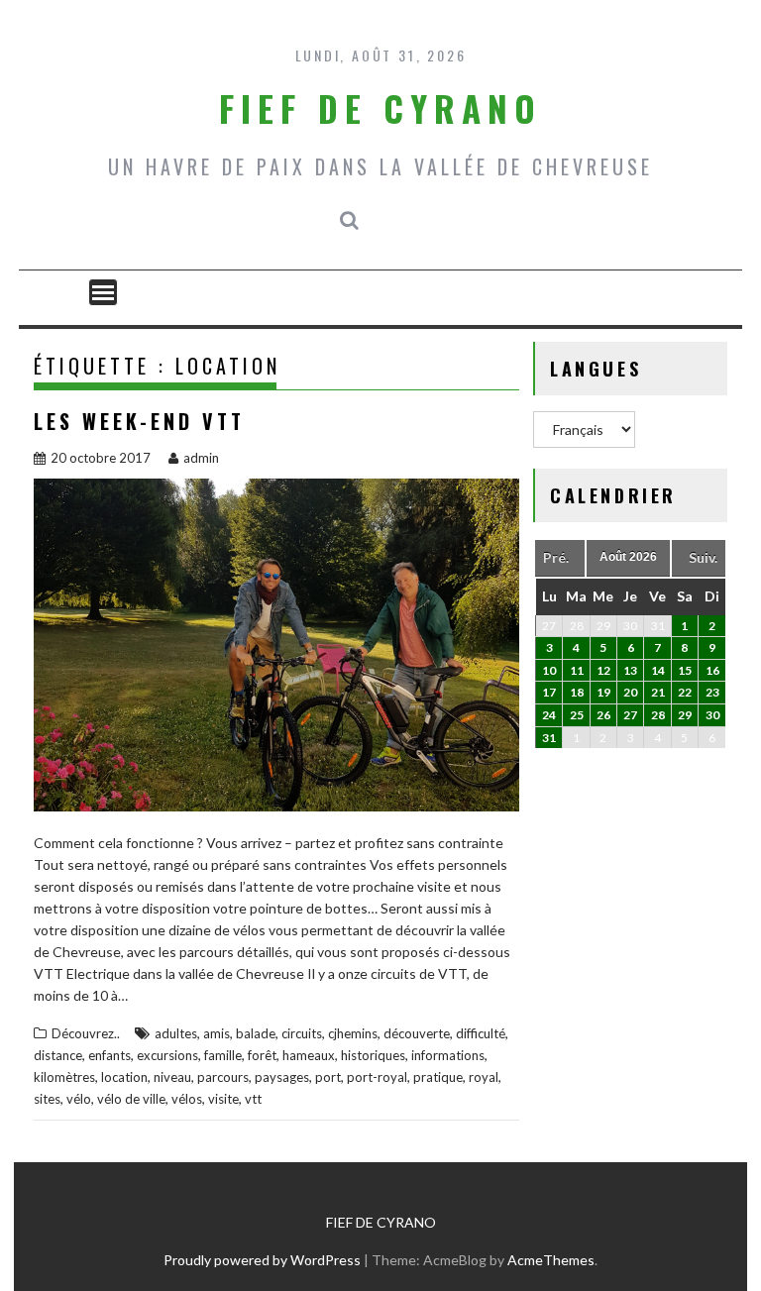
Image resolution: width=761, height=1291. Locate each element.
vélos (186, 1099)
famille (223, 1055)
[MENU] (103, 292)
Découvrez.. (86, 1033)
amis (216, 1033)
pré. (556, 557)
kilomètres (64, 1077)
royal (483, 1077)
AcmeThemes (551, 1259)
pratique (438, 1077)
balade (255, 1033)
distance (58, 1055)
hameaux (308, 1055)
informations (448, 1055)
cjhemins (353, 1033)
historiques (373, 1055)
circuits (301, 1033)
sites (47, 1099)
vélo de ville (131, 1099)
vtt (253, 1099)
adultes (176, 1033)
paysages (282, 1077)
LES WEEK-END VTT (139, 421)
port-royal (377, 1077)
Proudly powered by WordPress (262, 1259)
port (328, 1077)
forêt (262, 1055)
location (124, 1077)
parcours (223, 1077)
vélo (78, 1099)
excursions (167, 1055)
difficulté (480, 1033)
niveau (172, 1077)
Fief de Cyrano (380, 108)
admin (201, 458)
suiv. (703, 557)
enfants (109, 1055)
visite (223, 1099)
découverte (416, 1033)
